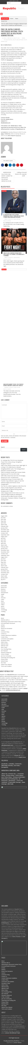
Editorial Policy (4, 644)
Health (2, 594)
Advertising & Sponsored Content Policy (11, 621)
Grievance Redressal (6, 652)
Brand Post (18, 135)
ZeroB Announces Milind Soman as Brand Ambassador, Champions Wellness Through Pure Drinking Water (13, 498)
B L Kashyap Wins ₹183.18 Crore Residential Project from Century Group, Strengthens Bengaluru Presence (13, 216)
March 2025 (4, 545)
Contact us (3, 633)
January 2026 (4, 528)
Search (3, 447)
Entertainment (4, 592)
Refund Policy (4, 661)
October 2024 (4, 553)
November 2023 (5, 572)
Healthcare (15, 39)
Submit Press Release (6, 664)
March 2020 (4, 576)
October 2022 (4, 574)
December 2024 (5, 550)
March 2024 (4, 565)
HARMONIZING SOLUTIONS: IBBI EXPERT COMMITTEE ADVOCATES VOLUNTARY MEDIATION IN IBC (6, 177)
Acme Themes (17, 1042)
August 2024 (4, 557)
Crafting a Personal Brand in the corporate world (21, 174)
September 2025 (5, 535)
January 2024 (4, 569)
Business (3, 589)
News (2, 601)
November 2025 (5, 531)
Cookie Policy (4, 637)
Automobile (4, 585)
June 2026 (3, 519)
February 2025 (4, 547)
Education (3, 591)
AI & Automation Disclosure (8, 623)
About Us (4, 688)
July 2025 (3, 538)
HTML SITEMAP (5, 654)
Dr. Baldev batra (8, 39)
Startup (3, 608)
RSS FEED (3, 663)
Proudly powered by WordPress (11, 1041)
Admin (23, 38)
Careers (3, 630)
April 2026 (3, 523)
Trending (3, 611)
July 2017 (3, 579)
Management (10, 60)
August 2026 (4, 516)
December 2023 (5, 571)
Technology (4, 609)
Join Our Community (6, 656)
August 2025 (4, 536)
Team (10, 782)
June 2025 (3, 540)
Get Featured (4, 651)
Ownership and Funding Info (8, 657)
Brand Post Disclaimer (6, 628)
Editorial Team (4, 645)
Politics (3, 604)
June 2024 (3, 560)
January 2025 (4, 548)
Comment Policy (5, 632)
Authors (3, 626)
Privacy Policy (4, 659)
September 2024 (5, 555)
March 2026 (4, 524)
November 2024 (5, 552)
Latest (2, 599)
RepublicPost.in (11, 674)
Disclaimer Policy (5, 640)
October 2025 (4, 533)
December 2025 (5, 529)
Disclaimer (12, 780)
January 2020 (4, 577)
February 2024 (4, 567)
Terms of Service (16, 936)
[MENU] (1, 14)
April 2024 (3, 564)
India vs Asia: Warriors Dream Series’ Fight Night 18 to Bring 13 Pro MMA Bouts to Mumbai (13, 254)
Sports (2, 606)
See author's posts (8, 160)
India (2, 596)
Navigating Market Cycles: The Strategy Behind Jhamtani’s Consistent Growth (13, 384)
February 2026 (4, 526)
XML (14, 782)
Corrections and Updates (7, 639)
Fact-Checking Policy (6, 649)
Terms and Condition (6, 666)
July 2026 (3, 517)
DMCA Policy (4, 642)
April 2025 (3, 543)
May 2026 (3, 521)
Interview (3, 597)
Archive (3, 625)
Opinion (3, 603)
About (2, 618)
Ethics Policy (4, 647)
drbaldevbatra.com (5, 122)
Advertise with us (5, 620)
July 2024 (3, 559)
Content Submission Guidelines (8, 635)
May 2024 (3, 562)
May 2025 (3, 541)
